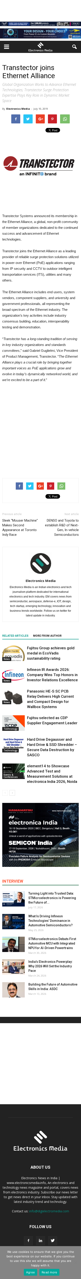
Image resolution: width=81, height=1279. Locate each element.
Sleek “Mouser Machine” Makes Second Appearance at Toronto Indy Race (20, 527)
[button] (74, 47)
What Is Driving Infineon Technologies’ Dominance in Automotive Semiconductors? (50, 920)
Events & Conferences (11, 776)
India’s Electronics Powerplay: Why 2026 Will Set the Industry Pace (50, 966)
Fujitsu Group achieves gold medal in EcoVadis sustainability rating (50, 653)
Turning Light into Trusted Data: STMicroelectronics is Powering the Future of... (52, 898)
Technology (10, 728)
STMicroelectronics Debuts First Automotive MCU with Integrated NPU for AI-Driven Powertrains (52, 943)
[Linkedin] (40, 1240)
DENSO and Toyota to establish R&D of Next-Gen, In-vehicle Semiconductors (62, 527)
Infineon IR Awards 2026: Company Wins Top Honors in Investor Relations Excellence (52, 674)
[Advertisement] (40, 429)
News (7, 659)
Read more (49, 1272)
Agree (30, 1272)
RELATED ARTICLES (15, 635)
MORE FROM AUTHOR (47, 635)
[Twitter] (52, 1240)
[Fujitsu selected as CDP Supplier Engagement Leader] (13, 723)
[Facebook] (28, 1240)
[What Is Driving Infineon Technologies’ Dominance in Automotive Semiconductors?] (13, 921)
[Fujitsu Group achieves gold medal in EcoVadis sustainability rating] (13, 653)
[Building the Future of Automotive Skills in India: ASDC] (13, 990)
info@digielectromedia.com (49, 1211)
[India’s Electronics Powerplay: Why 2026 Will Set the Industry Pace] (13, 967)
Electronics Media (18, 108)
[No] (75, 1262)
